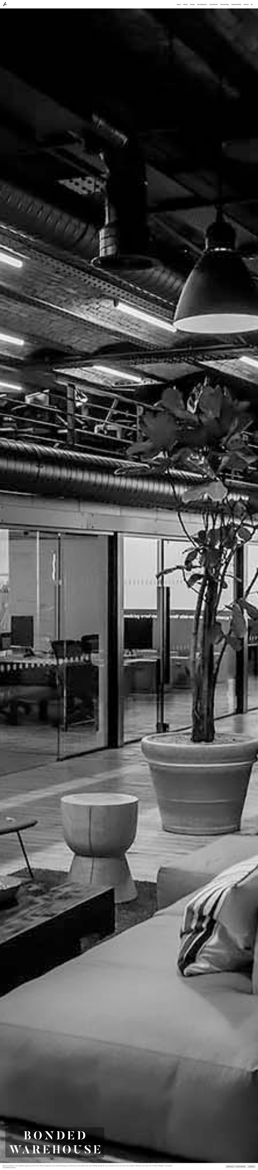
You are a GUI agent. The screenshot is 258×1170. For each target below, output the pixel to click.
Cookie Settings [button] (240, 1166)
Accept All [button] (251, 1166)
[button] (251, 4)
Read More (230, 1166)
